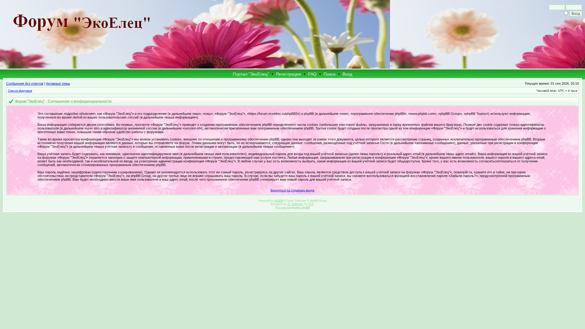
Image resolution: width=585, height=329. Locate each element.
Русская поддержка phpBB (292, 207)
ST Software (295, 204)
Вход (347, 74)
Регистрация (288, 74)
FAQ (312, 74)
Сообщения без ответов (24, 83)
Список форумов (20, 90)
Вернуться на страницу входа (292, 190)
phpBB (278, 200)
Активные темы (58, 83)
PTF (311, 204)
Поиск (329, 74)
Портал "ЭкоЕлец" (251, 74)
